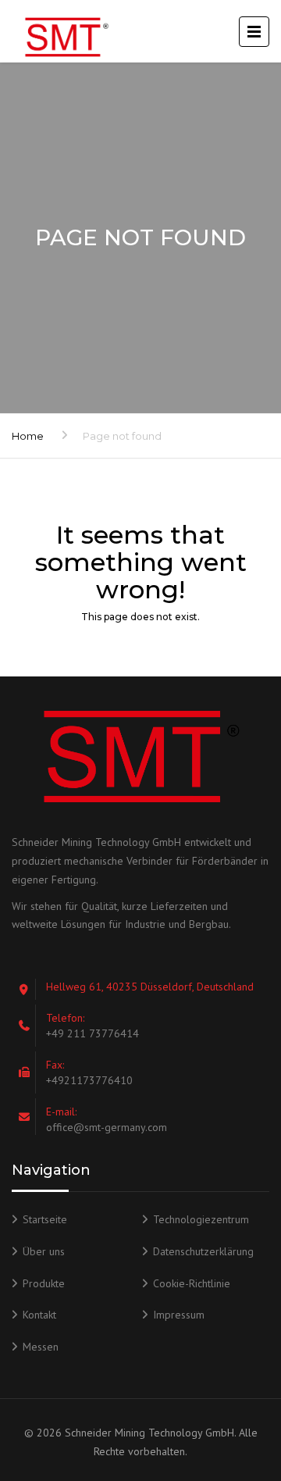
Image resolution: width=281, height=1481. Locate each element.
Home (28, 436)
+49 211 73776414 (92, 1033)
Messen (41, 1347)
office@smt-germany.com (106, 1127)
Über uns (44, 1251)
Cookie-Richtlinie (191, 1283)
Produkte (44, 1283)
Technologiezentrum (201, 1219)
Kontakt (39, 1315)
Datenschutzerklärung (203, 1251)
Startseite (45, 1219)
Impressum (179, 1315)
